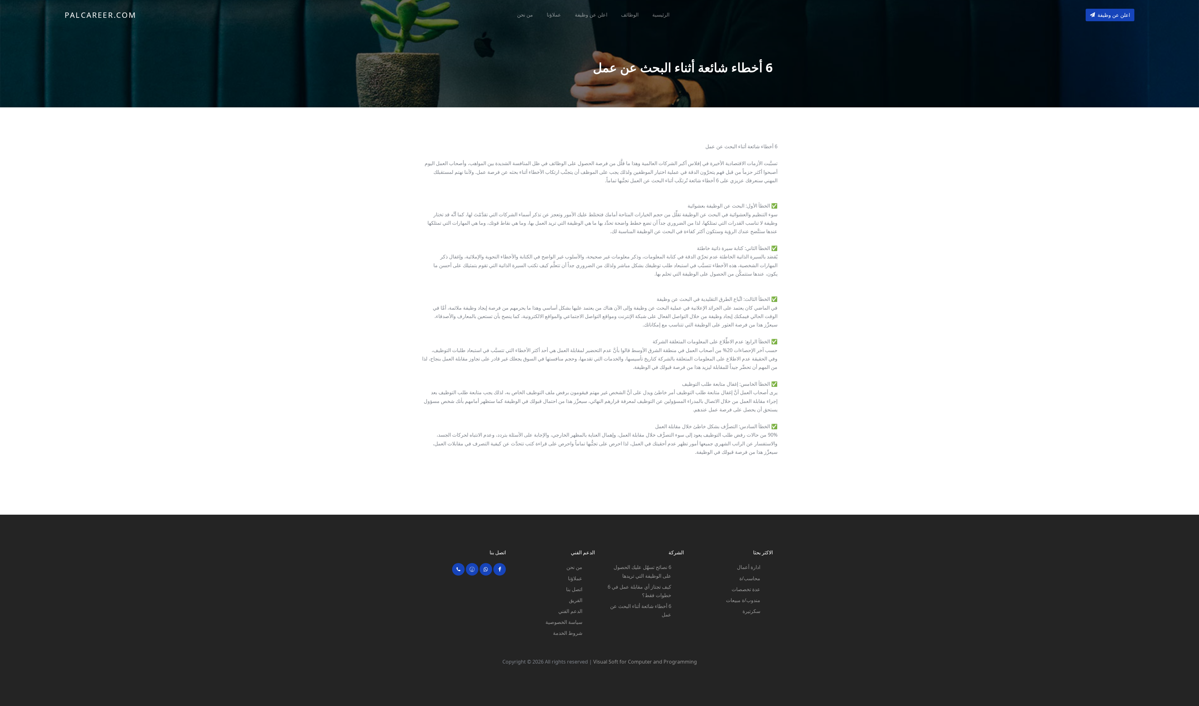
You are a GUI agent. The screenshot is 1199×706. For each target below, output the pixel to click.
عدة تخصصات (746, 589)
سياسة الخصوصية (563, 622)
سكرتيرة (751, 611)
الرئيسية (660, 14)
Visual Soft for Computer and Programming (645, 661)
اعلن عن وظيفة (591, 14)
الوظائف (630, 14)
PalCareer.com (101, 15)
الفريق (575, 600)
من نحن (525, 14)
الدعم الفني (570, 611)
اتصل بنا (574, 589)
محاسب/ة (749, 578)
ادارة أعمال (748, 567)
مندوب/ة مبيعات (743, 600)
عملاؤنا (554, 14)
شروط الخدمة (567, 633)
